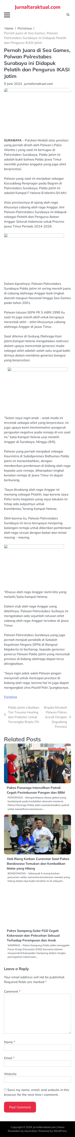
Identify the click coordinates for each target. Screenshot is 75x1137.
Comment (12, 991)
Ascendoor (30, 1130)
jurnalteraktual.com (38, 84)
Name (9, 1042)
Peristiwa (10, 697)
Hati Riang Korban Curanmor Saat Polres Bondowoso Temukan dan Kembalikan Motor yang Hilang (38, 863)
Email (9, 1058)
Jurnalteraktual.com (37, 7)
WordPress (60, 1130)
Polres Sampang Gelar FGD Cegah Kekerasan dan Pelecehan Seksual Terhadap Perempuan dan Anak (33, 935)
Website (10, 1074)
